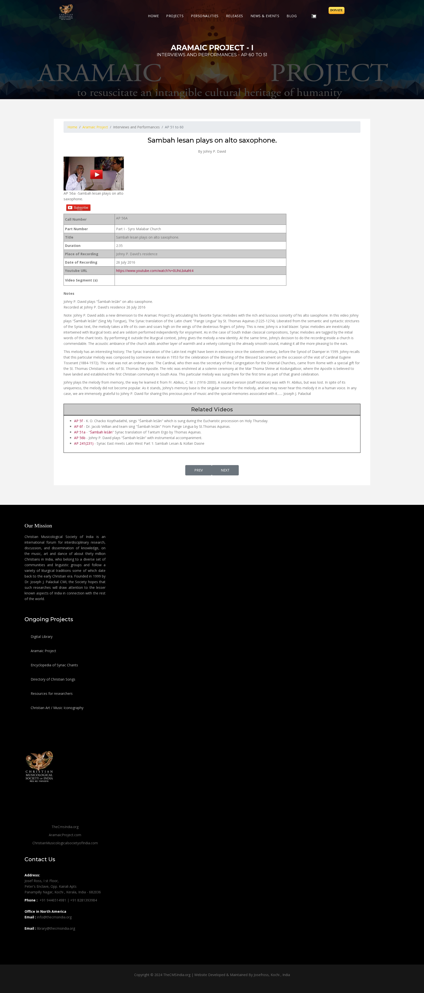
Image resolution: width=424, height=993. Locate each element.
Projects (175, 15)
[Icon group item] (29, 939)
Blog (292, 15)
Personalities (205, 15)
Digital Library (41, 636)
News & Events (265, 15)
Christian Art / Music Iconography (56, 707)
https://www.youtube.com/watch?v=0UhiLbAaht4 (154, 270)
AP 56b (79, 437)
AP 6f (78, 426)
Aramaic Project (43, 650)
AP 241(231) (83, 443)
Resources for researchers (51, 693)
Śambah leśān (101, 432)
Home (153, 15)
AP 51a (79, 432)
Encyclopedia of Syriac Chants (54, 665)
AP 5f (78, 420)
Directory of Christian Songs (52, 679)
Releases (234, 15)
